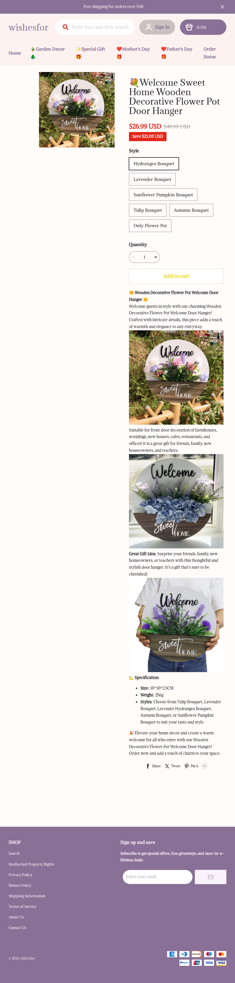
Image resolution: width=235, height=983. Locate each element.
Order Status (209, 52)
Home (15, 53)
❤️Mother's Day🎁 (133, 52)
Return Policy (20, 885)
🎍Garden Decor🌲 (47, 52)
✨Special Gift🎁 (90, 52)
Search (14, 853)
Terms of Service (22, 906)
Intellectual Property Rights (31, 864)
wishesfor (28, 27)
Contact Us (17, 927)
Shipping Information (27, 896)
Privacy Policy (20, 874)
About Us (16, 917)
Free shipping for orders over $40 (113, 6)
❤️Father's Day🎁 (176, 52)
